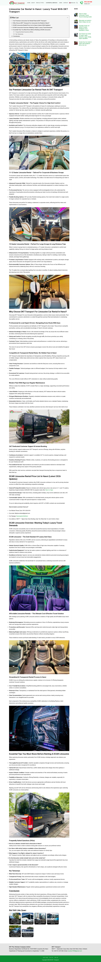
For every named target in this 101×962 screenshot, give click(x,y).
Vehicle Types (40, 2)
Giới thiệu (45, 957)
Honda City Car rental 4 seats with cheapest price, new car (85, 43)
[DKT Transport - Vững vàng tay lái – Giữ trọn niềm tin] (17, 3)
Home (28, 2)
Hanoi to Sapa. (49, 490)
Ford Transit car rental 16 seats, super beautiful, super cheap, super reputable (85, 36)
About (33, 2)
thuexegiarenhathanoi (22, 516)
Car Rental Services (51, 2)
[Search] (77, 2)
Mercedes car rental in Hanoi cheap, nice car (85, 21)
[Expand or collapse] (67, 17)
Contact (65, 2)
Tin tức (51, 957)
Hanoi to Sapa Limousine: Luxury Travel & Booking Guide (85, 15)
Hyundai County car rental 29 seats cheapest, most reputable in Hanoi (84, 28)
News (60, 2)
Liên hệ (56, 957)
